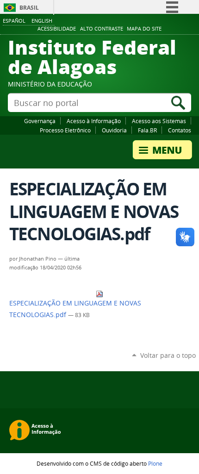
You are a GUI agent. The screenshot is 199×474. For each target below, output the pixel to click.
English (41, 20)
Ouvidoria (114, 130)
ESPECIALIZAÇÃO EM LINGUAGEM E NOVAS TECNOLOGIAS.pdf (75, 309)
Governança (40, 121)
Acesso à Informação (94, 121)
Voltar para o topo (168, 355)
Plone (155, 463)
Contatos (179, 130)
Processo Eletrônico (65, 130)
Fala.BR (147, 130)
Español (14, 20)
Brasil (29, 8)
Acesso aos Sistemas (159, 121)
